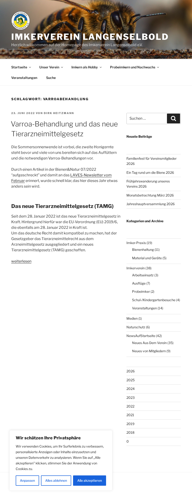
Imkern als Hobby (84, 67)
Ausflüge (139, 283)
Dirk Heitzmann (59, 113)
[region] (60, 460)
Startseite (19, 67)
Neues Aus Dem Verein (149, 343)
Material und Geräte (147, 258)
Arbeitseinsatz (143, 275)
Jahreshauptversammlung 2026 (150, 204)
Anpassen (27, 480)
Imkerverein (135, 268)
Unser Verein (49, 67)
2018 (130, 432)
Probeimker (141, 291)
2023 (130, 398)
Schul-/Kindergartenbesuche (153, 300)
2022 (130, 406)
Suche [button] (51, 78)
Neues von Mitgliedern (149, 351)
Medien (132, 318)
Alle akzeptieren (89, 480)
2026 (130, 371)
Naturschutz (135, 327)
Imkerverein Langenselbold (90, 37)
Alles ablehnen (56, 480)
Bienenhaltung (143, 250)
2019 (130, 424)
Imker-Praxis (136, 243)
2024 (130, 389)
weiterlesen (21, 261)
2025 (130, 380)
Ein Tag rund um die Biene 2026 (150, 172)
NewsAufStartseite (140, 336)
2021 (130, 415)
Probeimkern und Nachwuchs (132, 67)
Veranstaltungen (24, 78)
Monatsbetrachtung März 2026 (150, 195)
